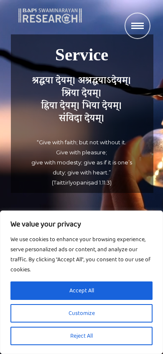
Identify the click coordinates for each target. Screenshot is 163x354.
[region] (81, 282)
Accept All (81, 290)
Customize (82, 313)
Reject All (81, 336)
